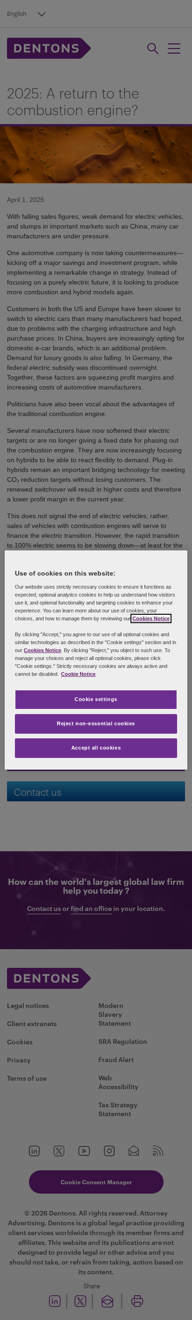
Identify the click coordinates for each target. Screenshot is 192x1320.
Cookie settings (96, 699)
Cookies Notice (151, 618)
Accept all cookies (96, 747)
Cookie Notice (78, 674)
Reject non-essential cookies (96, 723)
